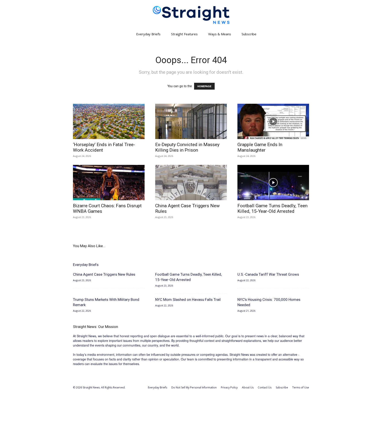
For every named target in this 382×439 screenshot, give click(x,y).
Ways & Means (219, 34)
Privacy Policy (229, 387)
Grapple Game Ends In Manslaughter (259, 147)
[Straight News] (191, 15)
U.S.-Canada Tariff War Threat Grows (268, 274)
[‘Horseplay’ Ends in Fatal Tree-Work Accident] (109, 121)
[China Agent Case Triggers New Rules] (191, 182)
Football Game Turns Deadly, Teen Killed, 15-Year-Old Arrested (272, 208)
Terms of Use (300, 387)
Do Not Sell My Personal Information (194, 387)
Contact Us (264, 387)
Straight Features (184, 34)
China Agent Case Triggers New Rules (104, 274)
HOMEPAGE (204, 86)
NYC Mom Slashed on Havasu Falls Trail (188, 299)
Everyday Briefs (148, 34)
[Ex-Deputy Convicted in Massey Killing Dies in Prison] (191, 121)
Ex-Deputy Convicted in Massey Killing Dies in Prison (187, 147)
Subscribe (249, 34)
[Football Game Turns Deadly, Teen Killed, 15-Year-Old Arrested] (273, 182)
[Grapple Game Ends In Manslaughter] (273, 121)
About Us (248, 387)
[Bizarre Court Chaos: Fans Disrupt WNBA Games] (109, 182)
